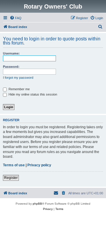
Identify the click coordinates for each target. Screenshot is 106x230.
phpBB (37, 203)
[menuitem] (15, 18)
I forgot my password (18, 77)
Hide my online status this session (32, 94)
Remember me (19, 89)
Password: (11, 66)
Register (11, 178)
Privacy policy (39, 165)
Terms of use (14, 165)
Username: (11, 53)
